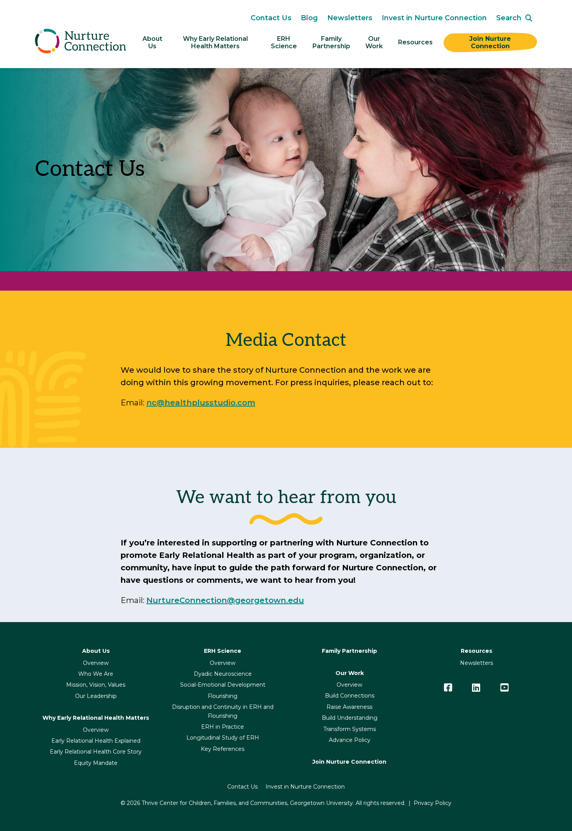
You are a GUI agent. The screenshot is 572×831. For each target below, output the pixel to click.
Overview (96, 662)
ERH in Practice (222, 726)
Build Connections (349, 695)
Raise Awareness (349, 706)
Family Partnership (349, 650)
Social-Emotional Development (222, 684)
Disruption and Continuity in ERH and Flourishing (223, 711)
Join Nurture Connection (491, 42)
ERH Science (284, 42)
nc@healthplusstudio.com (200, 402)
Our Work (374, 42)
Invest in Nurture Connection (434, 18)
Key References (222, 748)
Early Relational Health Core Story (96, 751)
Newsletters (349, 18)
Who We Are (95, 673)
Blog (309, 18)
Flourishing (222, 696)
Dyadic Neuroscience (223, 673)
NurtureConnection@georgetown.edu (225, 600)
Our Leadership (96, 696)
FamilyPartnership (331, 42)
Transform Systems (349, 729)
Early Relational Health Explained (95, 740)
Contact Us (271, 18)
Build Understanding (349, 717)
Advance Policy (349, 739)
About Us (153, 42)
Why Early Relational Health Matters (216, 42)
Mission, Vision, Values (95, 684)
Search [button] (508, 18)
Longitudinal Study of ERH (222, 737)
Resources (415, 42)
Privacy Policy (432, 802)
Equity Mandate (96, 762)
